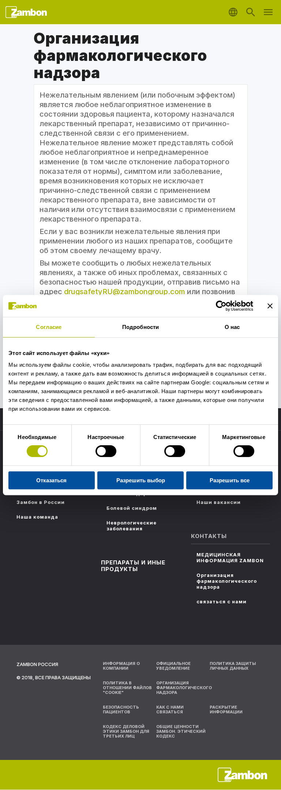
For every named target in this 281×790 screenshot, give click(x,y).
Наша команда (37, 517)
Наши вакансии (218, 502)
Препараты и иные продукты (133, 566)
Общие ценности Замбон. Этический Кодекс (181, 731)
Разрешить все (230, 480)
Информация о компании (121, 666)
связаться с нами (221, 601)
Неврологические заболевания (131, 525)
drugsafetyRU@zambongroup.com (124, 291)
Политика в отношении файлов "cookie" (127, 687)
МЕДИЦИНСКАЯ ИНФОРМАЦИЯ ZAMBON (230, 557)
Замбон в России (40, 502)
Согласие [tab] (48, 327)
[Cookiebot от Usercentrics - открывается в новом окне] (221, 305)
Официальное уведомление (173, 666)
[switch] (105, 451)
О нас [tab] (232, 327)
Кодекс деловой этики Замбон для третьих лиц (126, 731)
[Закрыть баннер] (270, 305)
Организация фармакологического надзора (226, 581)
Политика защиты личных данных (233, 666)
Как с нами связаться (170, 709)
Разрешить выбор (140, 480)
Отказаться (51, 480)
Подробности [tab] (140, 327)
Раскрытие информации (226, 709)
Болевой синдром (131, 508)
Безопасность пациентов (121, 709)
